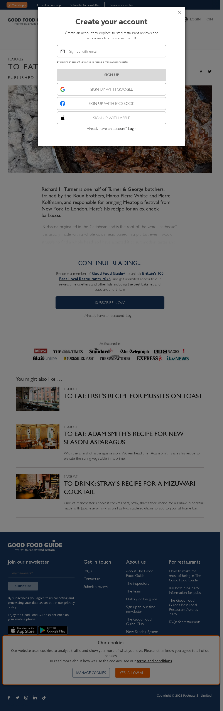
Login (132, 128)
